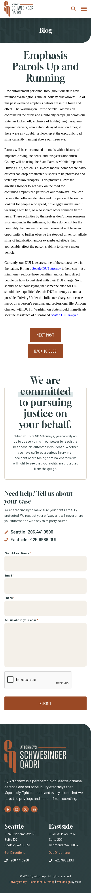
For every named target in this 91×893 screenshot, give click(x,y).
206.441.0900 (40, 531)
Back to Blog (45, 351)
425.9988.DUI (43, 539)
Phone (9, 597)
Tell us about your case (21, 620)
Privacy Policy (18, 882)
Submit (45, 703)
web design (64, 882)
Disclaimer (35, 882)
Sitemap (49, 882)
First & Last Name (17, 553)
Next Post (45, 334)
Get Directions (14, 852)
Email (9, 575)
